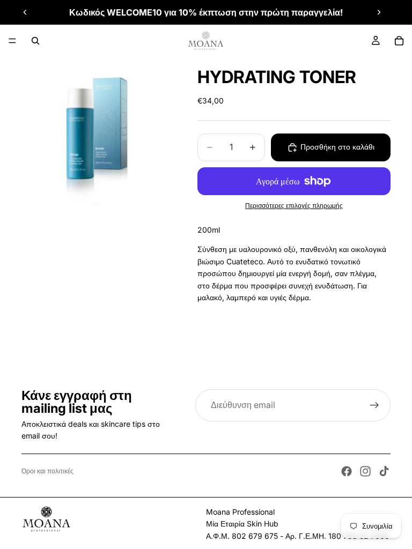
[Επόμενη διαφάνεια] (379, 12)
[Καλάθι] (399, 41)
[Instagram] (365, 471)
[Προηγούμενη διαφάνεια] (25, 12)
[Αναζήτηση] (35, 41)
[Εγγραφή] (374, 405)
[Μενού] (12, 40)
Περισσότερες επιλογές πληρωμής (294, 206)
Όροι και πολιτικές (47, 471)
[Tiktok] (384, 471)
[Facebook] (346, 471)
